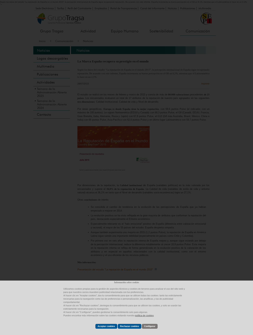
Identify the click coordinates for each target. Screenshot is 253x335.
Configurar (149, 326)
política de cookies (144, 315)
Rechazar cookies (129, 326)
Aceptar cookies (106, 326)
